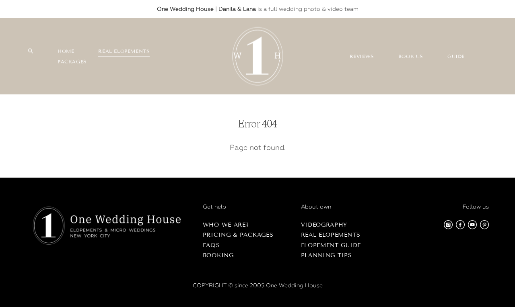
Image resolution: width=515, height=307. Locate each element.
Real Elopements (331, 234)
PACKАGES (72, 61)
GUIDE (456, 56)
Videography (324, 224)
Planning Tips (326, 255)
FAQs (211, 245)
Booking (218, 255)
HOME (66, 51)
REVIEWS (362, 56)
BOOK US (410, 56)
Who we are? (226, 224)
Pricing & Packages (238, 234)
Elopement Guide (331, 245)
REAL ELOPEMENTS (124, 51)
